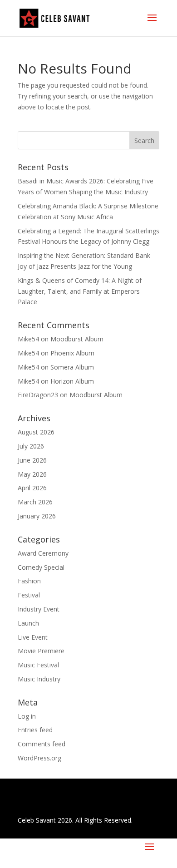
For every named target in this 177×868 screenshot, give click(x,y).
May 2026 (32, 474)
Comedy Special (41, 567)
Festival (29, 595)
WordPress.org (39, 758)
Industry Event (38, 609)
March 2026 (35, 502)
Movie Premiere (41, 650)
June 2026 (32, 460)
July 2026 (31, 446)
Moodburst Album (76, 339)
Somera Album (72, 367)
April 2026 (32, 487)
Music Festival (38, 665)
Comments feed (41, 744)
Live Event (33, 637)
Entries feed (35, 729)
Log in (27, 716)
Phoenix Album (72, 353)
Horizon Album (72, 381)
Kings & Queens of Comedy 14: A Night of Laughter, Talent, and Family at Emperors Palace (80, 291)
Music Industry (39, 679)
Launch (28, 623)
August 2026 (36, 432)
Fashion (29, 581)
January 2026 (37, 516)
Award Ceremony (43, 553)
